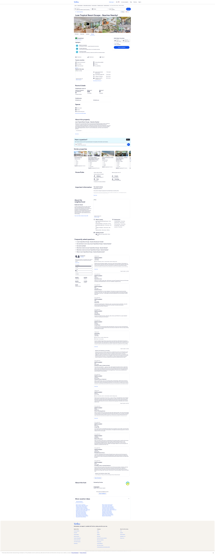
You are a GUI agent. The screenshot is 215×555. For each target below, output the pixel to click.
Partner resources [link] (76, 536)
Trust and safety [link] (76, 534)
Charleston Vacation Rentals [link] (107, 511)
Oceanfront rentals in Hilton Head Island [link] (83, 509)
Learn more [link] (77, 263)
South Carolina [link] (94, 5)
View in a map (78, 79)
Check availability (121, 47)
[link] (127, 12)
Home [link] (75, 5)
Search (128, 9)
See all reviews (98, 478)
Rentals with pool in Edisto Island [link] (81, 510)
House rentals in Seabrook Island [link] (107, 506)
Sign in (140, 2)
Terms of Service (83, 552)
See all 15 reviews (78, 39)
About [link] (98, 530)
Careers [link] (98, 532)
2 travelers (118, 44)
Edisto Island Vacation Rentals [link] (81, 512)
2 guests (113, 9)
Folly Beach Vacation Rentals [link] (107, 512)
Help (131, 2)
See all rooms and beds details (80, 113)
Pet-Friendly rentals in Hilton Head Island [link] (109, 509)
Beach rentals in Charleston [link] (80, 504)
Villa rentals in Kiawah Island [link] (81, 511)
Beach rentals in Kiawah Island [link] (107, 504)
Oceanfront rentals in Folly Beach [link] (108, 507)
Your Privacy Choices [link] (100, 545)
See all (76, 67)
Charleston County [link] (100, 5)
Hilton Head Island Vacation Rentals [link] (82, 515)
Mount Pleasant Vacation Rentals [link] (81, 514)
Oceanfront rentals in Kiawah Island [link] (108, 508)
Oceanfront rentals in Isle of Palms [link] (82, 508)
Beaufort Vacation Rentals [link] (106, 515)
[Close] (213, 553)
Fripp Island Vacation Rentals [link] (81, 516)
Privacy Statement (75, 552)
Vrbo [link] (121, 530)
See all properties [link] (80, 11)
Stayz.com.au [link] (122, 538)
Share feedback (102, 493)
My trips (135, 2)
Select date (118, 41)
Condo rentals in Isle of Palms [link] (107, 505)
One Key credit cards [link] (77, 539)
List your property (124, 2)
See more (77, 133)
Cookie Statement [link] (100, 543)
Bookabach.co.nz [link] (122, 536)
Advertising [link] (75, 543)
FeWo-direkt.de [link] (122, 534)
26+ (128, 31)
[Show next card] (131, 160)
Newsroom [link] (98, 536)
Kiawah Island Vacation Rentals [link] (107, 513)
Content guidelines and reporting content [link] (103, 547)
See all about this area (97, 80)
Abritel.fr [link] (121, 532)
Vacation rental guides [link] (77, 538)
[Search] (128, 144)
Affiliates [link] (98, 534)
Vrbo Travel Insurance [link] (77, 541)
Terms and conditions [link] (100, 539)
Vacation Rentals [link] (79, 5)
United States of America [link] (87, 5)
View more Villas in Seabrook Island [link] (81, 215)
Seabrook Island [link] (106, 5)
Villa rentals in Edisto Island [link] (106, 510)
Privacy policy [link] (99, 541)
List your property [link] (76, 530)
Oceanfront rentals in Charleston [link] (81, 507)
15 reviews (82, 256)
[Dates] (99, 9)
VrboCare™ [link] (75, 532)
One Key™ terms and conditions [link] (102, 538)
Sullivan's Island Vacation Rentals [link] (107, 514)
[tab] (79, 501)
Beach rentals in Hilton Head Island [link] (82, 505)
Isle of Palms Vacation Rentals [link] (81, 513)
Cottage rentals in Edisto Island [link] (81, 506)
